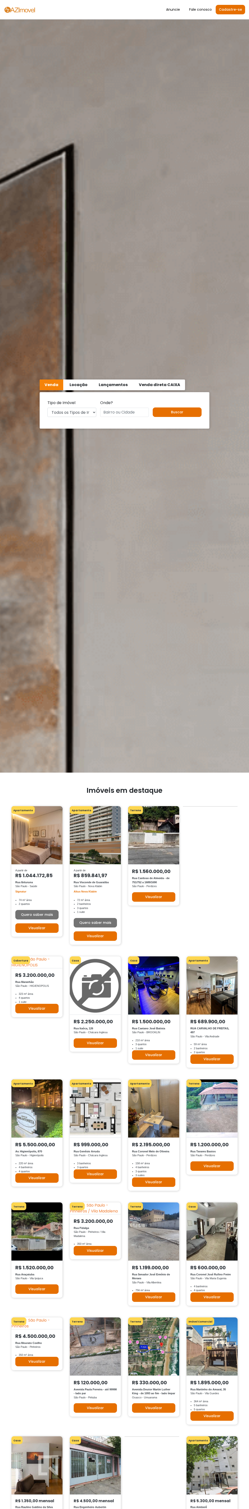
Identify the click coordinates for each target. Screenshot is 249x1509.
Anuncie (173, 9)
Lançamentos (113, 385)
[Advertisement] (124, 779)
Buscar (177, 412)
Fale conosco (200, 9)
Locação (79, 385)
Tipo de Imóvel (61, 403)
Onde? (106, 403)
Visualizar (36, 928)
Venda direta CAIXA (159, 385)
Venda (51, 385)
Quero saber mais (37, 914)
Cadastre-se (230, 9)
